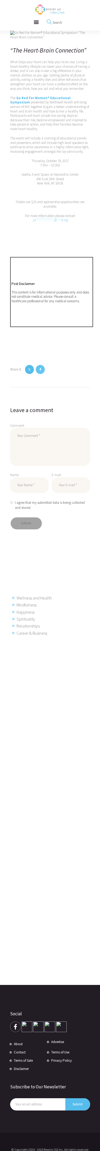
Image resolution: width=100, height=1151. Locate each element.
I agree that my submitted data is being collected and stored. (50, 505)
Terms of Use (60, 1052)
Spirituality (26, 619)
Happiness (25, 612)
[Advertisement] (53, 727)
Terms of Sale (23, 1060)
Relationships (28, 626)
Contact (20, 1052)
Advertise (57, 1042)
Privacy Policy (61, 1060)
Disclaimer (21, 1069)
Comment (17, 425)
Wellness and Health (34, 598)
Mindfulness (27, 604)
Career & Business (32, 633)
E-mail (56, 475)
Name (14, 475)
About (18, 1044)
